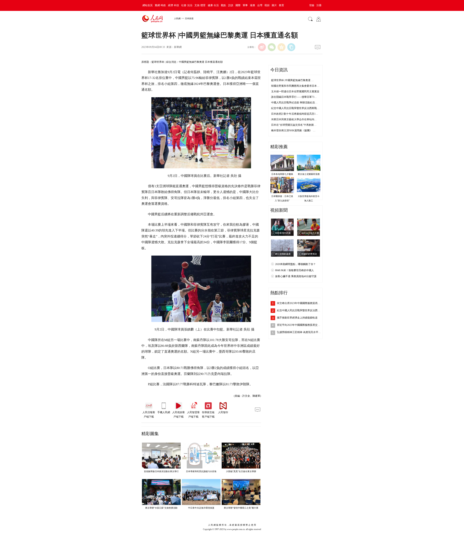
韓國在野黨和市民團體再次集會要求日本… (295, 86)
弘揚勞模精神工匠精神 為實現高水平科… (300, 332)
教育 (281, 5)
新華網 (178, 47)
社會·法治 (186, 5)
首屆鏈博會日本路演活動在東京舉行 (161, 471)
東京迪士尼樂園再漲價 (309, 174)
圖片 (274, 5)
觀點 (223, 5)
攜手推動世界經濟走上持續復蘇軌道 (297, 317)
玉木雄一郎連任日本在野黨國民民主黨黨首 (295, 91)
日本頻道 (189, 18)
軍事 (245, 5)
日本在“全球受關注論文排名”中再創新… (293, 125)
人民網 (177, 18)
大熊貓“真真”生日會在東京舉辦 (241, 471)
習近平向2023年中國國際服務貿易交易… (300, 325)
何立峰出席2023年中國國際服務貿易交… (300, 303)
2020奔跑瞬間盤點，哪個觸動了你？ (295, 264)
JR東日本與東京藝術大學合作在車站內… (294, 119)
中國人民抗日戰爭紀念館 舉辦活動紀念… (294, 102)
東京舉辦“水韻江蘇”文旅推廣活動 (161, 508)
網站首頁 (147, 5)
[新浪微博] (262, 47)
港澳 (252, 5)
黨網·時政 (160, 5)
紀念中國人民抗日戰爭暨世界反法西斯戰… (295, 108)
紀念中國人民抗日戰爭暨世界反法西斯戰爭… (302, 310)
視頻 (267, 5)
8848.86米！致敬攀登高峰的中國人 (294, 270)
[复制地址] (291, 47)
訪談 (230, 5)
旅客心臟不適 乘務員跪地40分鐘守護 (295, 276)
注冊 (319, 5)
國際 (238, 5)
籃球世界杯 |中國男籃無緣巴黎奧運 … (292, 80)
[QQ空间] (281, 47)
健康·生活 (213, 5)
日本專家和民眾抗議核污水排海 (201, 471)
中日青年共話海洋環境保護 (201, 508)
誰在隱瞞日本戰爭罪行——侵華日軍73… (294, 97)
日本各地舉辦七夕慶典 (282, 174)
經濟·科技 (173, 5)
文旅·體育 (200, 5)
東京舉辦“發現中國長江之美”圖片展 (241, 508)
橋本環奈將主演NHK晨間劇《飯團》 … (293, 130)
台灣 (259, 5)
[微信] (272, 47)
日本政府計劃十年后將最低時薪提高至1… (294, 113)
